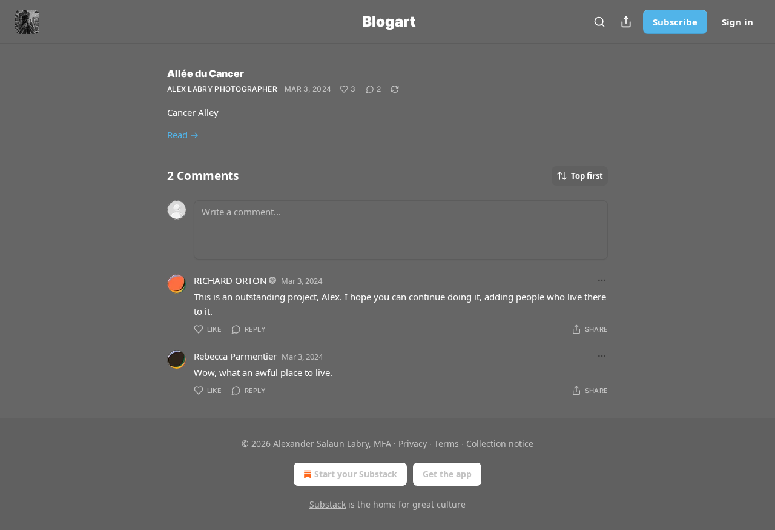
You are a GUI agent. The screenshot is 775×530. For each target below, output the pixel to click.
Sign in (737, 22)
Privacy (412, 443)
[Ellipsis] (602, 280)
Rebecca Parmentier (235, 356)
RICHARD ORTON (230, 280)
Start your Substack (355, 474)
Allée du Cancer (205, 73)
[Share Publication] (626, 22)
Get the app (447, 474)
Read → (183, 135)
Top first (587, 175)
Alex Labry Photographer (222, 88)
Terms (446, 443)
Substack (327, 504)
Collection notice (499, 443)
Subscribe (675, 22)
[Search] (599, 22)
